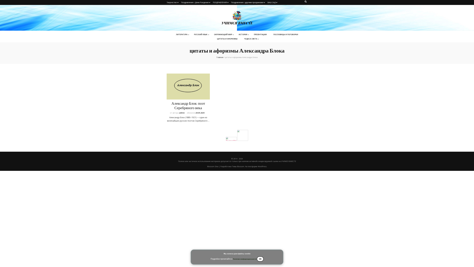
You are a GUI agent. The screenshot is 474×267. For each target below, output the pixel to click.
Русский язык (200, 34)
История (243, 34)
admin (182, 113)
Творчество (172, 2)
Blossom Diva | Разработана (219, 166)
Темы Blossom (238, 166)
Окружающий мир (223, 34)
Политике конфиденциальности (244, 259)
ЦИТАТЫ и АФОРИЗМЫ (227, 39)
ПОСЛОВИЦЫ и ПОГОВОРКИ (285, 34)
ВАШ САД (271, 2)
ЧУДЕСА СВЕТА (250, 39)
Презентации (260, 34)
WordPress (262, 166)
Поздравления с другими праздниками (247, 2)
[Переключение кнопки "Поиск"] (306, 2)
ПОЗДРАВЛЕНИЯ (220, 2)
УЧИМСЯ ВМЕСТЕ (237, 23)
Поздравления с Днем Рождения (194, 2)
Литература (181, 34)
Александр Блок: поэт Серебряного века (188, 106)
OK (260, 259)
